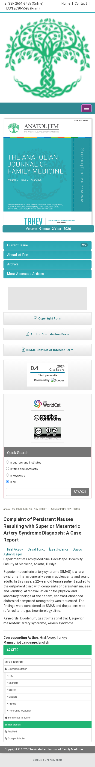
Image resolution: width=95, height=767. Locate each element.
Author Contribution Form (49, 334)
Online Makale (53, 759)
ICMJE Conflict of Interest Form (49, 350)
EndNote (13, 682)
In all (12, 482)
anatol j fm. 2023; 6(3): (15, 509)
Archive (12, 264)
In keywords (17, 475)
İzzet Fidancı (58, 549)
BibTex (12, 689)
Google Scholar (16, 738)
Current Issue (46, 245)
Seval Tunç (36, 549)
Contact (82, 3)
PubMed (12, 731)
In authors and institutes (25, 462)
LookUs (37, 759)
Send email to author (19, 717)
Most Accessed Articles (25, 274)
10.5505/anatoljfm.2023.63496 (63, 509)
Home (67, 3)
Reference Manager (19, 710)
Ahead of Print (18, 255)
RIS (10, 675)
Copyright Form (50, 318)
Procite (12, 703)
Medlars (13, 696)
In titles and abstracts (23, 469)
